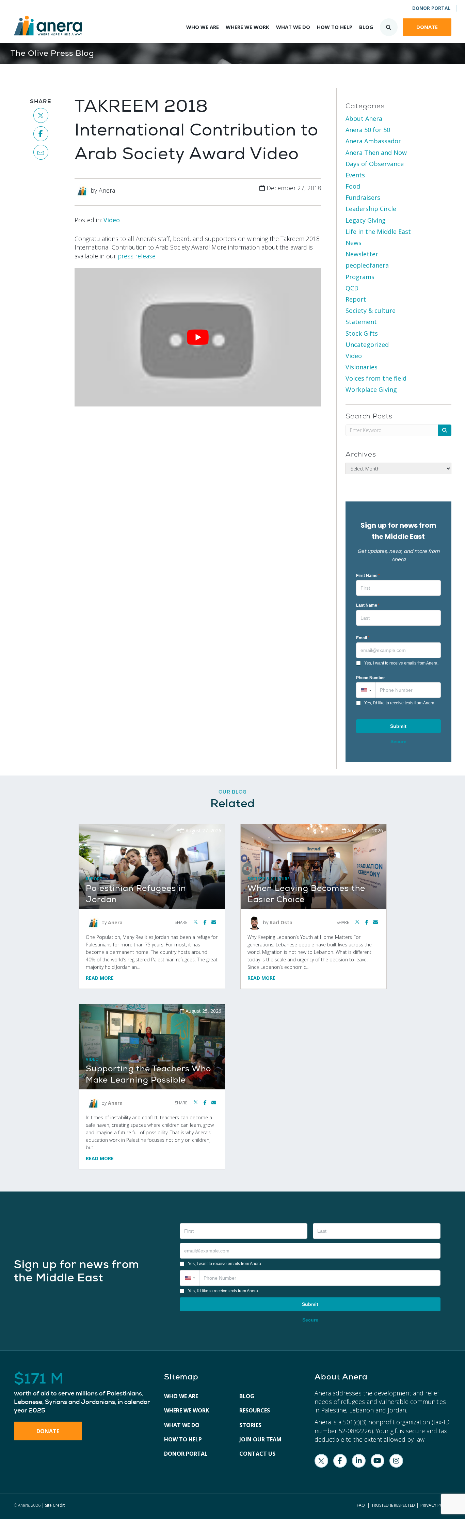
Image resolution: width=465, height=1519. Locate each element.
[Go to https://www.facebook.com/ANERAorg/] (340, 1461)
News (354, 243)
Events (355, 175)
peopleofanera (367, 265)
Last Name (368, 605)
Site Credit (55, 1505)
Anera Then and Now (376, 152)
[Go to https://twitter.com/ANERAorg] (321, 1461)
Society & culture (371, 310)
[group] (82, 1393)
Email (362, 638)
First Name (368, 575)
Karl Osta (281, 922)
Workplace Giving (371, 389)
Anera (115, 922)
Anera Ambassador (373, 141)
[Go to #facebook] (41, 133)
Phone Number (370, 677)
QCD (352, 288)
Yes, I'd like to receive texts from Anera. (399, 703)
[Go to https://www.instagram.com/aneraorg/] (396, 1461)
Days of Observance (375, 164)
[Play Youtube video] (198, 337)
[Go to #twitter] (41, 115)
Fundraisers (363, 197)
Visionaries (362, 367)
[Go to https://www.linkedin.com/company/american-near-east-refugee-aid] (359, 1461)
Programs (360, 277)
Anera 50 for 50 (368, 130)
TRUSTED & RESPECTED (393, 1505)
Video (111, 220)
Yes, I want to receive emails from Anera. (401, 663)
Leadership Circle (371, 209)
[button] (365, 690)
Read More (100, 978)
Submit (398, 726)
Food (353, 186)
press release (137, 256)
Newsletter (362, 254)
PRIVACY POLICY (435, 1505)
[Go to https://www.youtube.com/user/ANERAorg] (377, 1461)
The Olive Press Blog (52, 53)
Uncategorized (367, 344)
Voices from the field (376, 378)
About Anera (364, 118)
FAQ (361, 1505)
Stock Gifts (362, 333)
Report (356, 299)
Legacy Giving (366, 220)
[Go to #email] (41, 152)
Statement (361, 322)
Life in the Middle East (378, 231)
